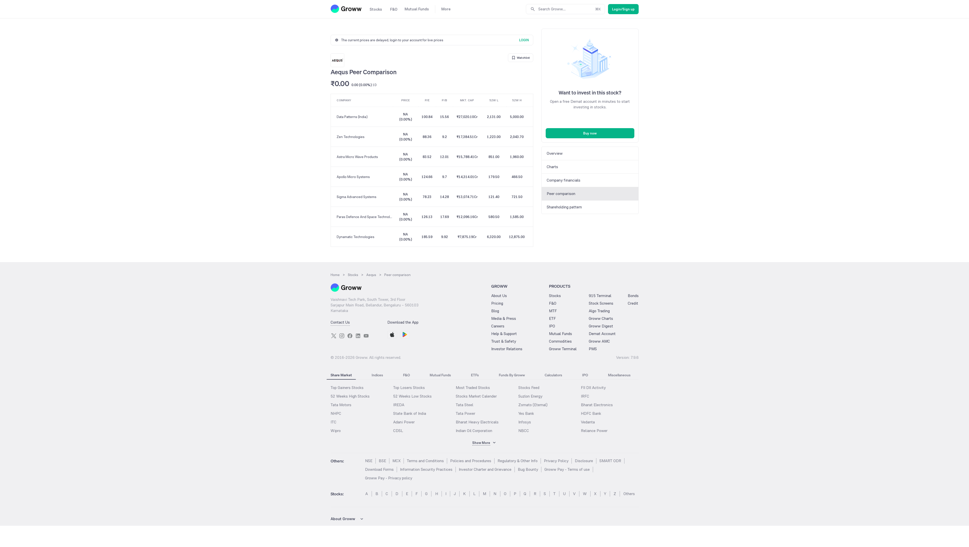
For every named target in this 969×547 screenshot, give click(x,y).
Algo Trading (599, 311)
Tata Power (465, 413)
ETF (552, 318)
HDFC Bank (591, 413)
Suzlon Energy (530, 396)
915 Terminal (600, 295)
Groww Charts (601, 318)
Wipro (336, 430)
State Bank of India (409, 413)
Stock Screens (601, 303)
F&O (552, 303)
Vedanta (588, 422)
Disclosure (584, 460)
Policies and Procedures (470, 460)
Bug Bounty (528, 469)
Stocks (555, 295)
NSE (368, 460)
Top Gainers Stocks (347, 387)
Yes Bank (526, 413)
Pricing (497, 303)
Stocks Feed (528, 387)
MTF (553, 311)
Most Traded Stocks (473, 387)
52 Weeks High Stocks (350, 396)
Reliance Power (594, 430)
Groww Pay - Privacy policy (388, 478)
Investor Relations (506, 348)
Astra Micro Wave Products (357, 156)
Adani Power (404, 422)
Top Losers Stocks (409, 387)
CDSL (398, 430)
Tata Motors (341, 404)
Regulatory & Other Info (518, 460)
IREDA (398, 404)
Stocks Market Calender (476, 396)
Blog (495, 311)
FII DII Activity (593, 387)
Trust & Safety (503, 341)
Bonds (633, 295)
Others (629, 493)
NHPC (336, 413)
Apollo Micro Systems (353, 176)
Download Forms (379, 469)
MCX (396, 460)
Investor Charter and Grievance (485, 469)
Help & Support (504, 333)
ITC (333, 422)
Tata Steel (464, 404)
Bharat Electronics (597, 404)
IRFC (585, 396)
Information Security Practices (426, 469)
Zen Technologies (351, 136)
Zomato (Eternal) (532, 404)
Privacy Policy (556, 460)
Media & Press (503, 318)
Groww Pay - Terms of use (567, 469)
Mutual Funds (560, 333)
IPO (552, 326)
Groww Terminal (563, 348)
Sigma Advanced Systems (356, 196)
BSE (382, 460)
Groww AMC (599, 341)
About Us (499, 295)
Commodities (560, 341)
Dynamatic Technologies (355, 237)
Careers (497, 326)
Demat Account (602, 333)
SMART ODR (610, 460)
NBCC (523, 430)
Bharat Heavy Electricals (477, 422)
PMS (593, 348)
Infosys (524, 422)
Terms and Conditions (425, 460)
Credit (633, 303)
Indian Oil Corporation (474, 430)
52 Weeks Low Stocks (412, 396)
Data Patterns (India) (352, 116)
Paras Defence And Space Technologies (364, 216)
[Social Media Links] (334, 336)
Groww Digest (601, 326)
